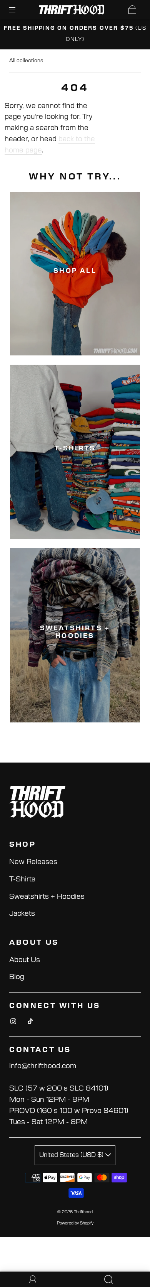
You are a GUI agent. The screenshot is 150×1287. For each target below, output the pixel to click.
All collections (26, 60)
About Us (24, 960)
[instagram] (13, 1021)
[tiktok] (30, 1021)
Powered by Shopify (75, 1223)
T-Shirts (22, 879)
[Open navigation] (17, 9)
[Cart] (132, 9)
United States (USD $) (72, 1155)
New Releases (33, 862)
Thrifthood (83, 1212)
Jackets (22, 913)
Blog (16, 977)
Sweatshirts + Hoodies (47, 896)
